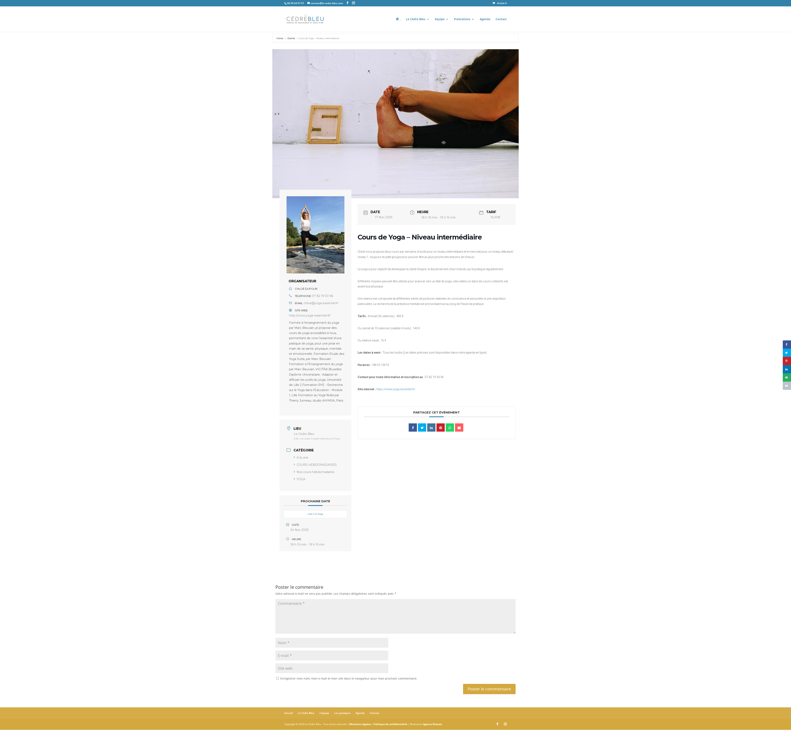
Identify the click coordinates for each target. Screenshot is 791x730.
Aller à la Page (315, 514)
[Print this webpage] (787, 386)
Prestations (462, 19)
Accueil (288, 713)
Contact (501, 19)
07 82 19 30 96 (322, 296)
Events (291, 38)
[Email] (459, 427)
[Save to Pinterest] (787, 361)
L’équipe (324, 713)
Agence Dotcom (432, 724)
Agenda (485, 19)
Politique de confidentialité (390, 724)
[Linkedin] (431, 427)
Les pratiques (342, 713)
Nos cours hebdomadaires (315, 472)
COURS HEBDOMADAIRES (317, 465)
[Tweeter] (422, 427)
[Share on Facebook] (787, 344)
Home (280, 38)
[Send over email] (787, 377)
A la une (302, 457)
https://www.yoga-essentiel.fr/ (395, 389)
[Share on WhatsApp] (450, 427)
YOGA (301, 479)
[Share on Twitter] (787, 353)
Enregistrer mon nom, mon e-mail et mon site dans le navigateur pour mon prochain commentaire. (348, 678)
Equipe (440, 19)
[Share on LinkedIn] (787, 369)
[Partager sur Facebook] (413, 427)
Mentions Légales (360, 724)
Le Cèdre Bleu (415, 19)
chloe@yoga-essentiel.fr (321, 303)
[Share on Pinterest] (440, 427)
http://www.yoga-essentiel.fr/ (309, 315)
